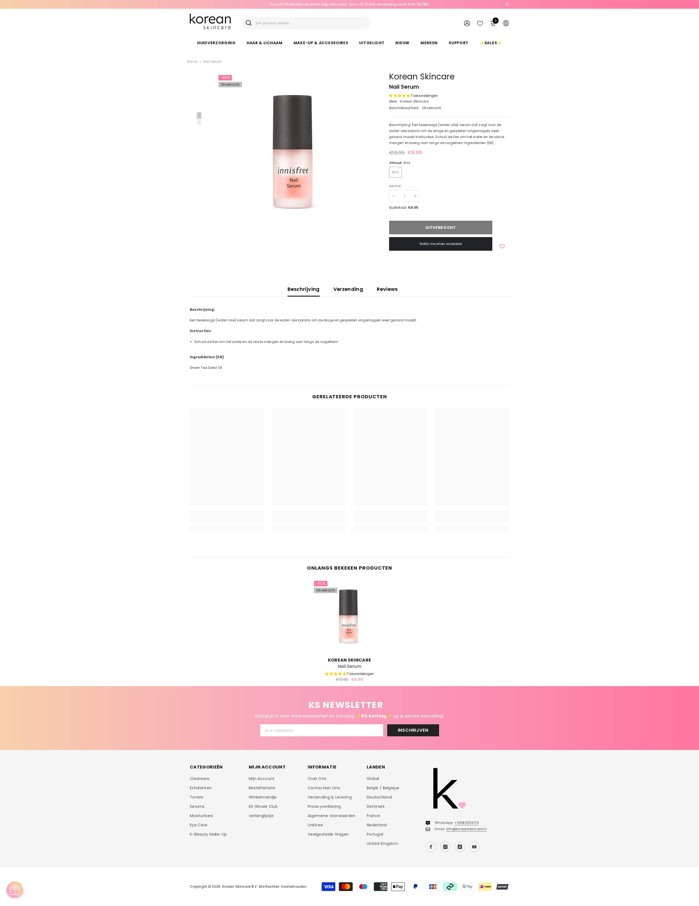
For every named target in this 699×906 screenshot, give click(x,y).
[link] (226, 519)
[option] (295, 151)
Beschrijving (303, 289)
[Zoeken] (306, 23)
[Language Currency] (506, 23)
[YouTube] (474, 847)
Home (192, 61)
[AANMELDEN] (467, 23)
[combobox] (311, 23)
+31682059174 (466, 822)
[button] (400, 95)
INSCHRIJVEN (413, 730)
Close (507, 4)
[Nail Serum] (349, 616)
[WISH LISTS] (480, 23)
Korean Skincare (422, 76)
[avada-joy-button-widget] (15, 889)
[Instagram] (445, 847)
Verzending (348, 289)
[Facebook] (431, 847)
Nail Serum (349, 666)
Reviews (387, 289)
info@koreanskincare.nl (466, 829)
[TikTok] (460, 847)
